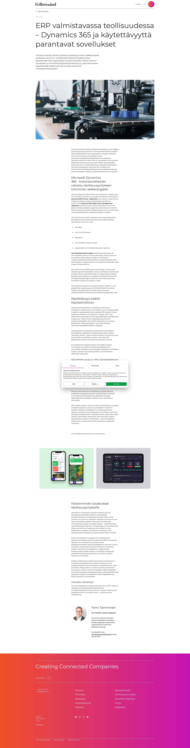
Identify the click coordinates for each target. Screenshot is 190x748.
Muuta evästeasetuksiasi (43, 740)
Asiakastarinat (83, 703)
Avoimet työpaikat (125, 698)
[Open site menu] (151, 4)
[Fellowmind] (46, 4)
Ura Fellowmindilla (125, 694)
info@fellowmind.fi (43, 691)
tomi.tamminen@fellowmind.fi (101, 634)
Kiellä (73, 384)
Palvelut (79, 707)
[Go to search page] (145, 4)
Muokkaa (94, 384)
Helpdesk (120, 707)
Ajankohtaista (122, 690)
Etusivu (79, 690)
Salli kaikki (116, 384)
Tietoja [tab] (117, 365)
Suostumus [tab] (73, 365)
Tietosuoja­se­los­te (59, 740)
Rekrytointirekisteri (74, 740)
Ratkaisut (80, 698)
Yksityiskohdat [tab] (95, 365)
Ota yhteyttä (39, 724)
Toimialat (80, 694)
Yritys (118, 703)
